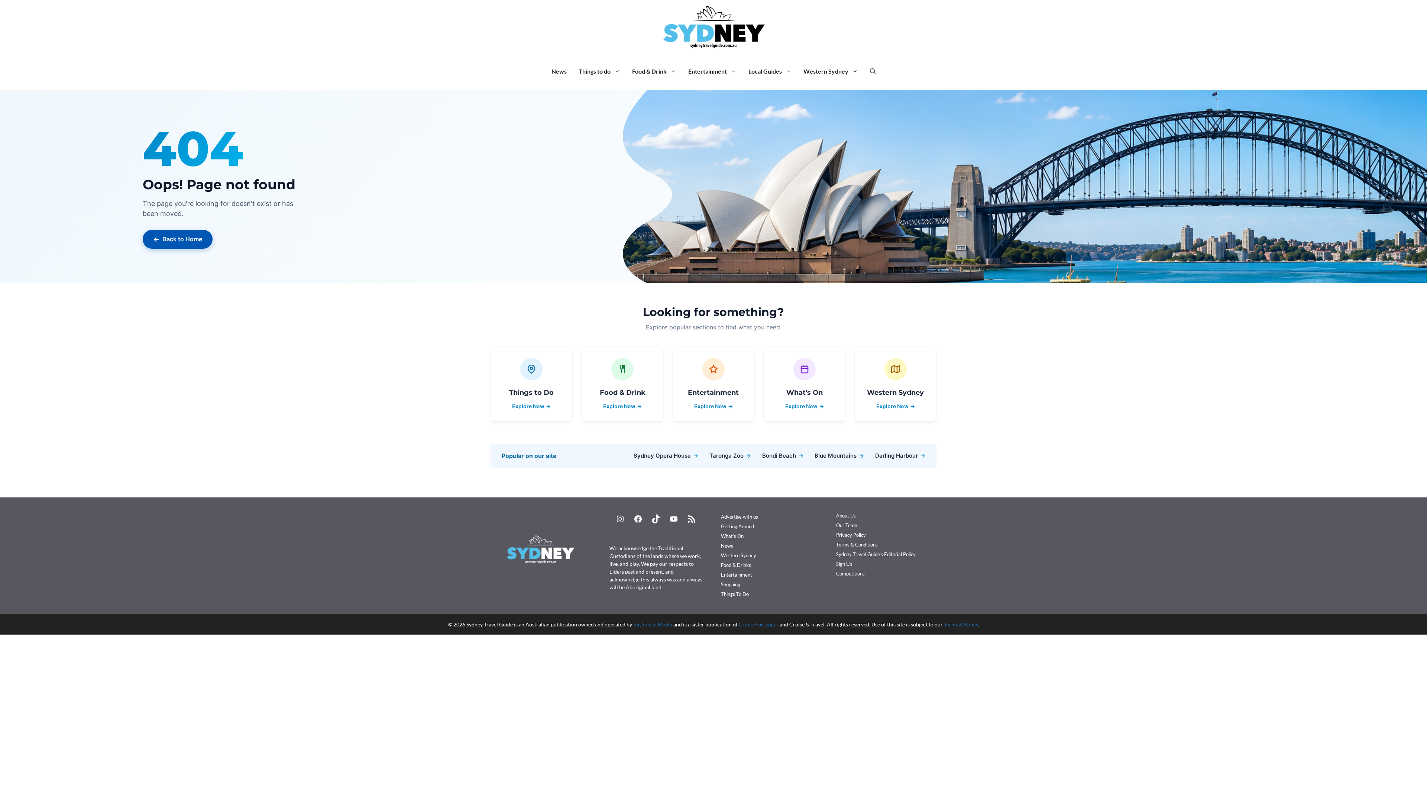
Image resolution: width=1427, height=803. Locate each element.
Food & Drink (649, 71)
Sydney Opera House (666, 455)
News (559, 71)
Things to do (595, 71)
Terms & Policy (961, 624)
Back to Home (177, 239)
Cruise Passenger (759, 624)
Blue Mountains (839, 455)
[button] (873, 71)
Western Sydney (825, 71)
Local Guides (765, 71)
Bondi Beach (782, 455)
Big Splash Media (652, 624)
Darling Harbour (900, 455)
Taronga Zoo (730, 455)
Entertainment (707, 71)
